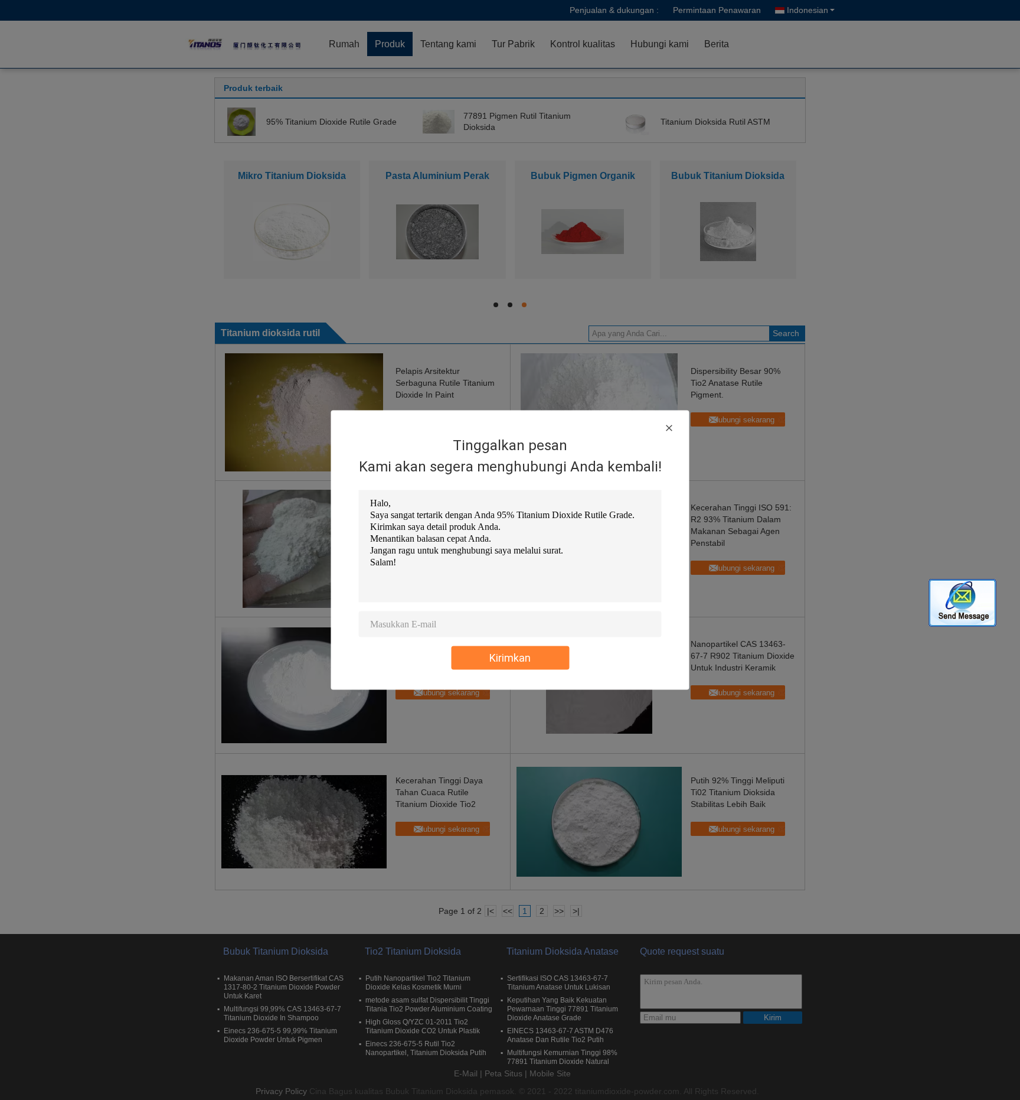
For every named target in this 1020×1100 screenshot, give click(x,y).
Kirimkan (510, 658)
